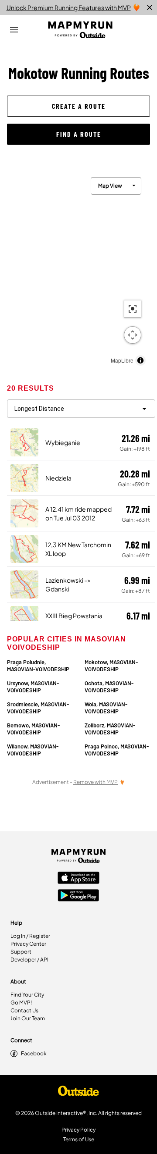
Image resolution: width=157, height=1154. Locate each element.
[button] (78, 106)
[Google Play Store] (78, 896)
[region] (78, 269)
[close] (149, 7)
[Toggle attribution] (140, 360)
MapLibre (122, 360)
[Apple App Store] (78, 878)
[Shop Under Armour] (78, 1093)
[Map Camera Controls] (132, 335)
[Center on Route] (132, 308)
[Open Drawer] (13, 29)
